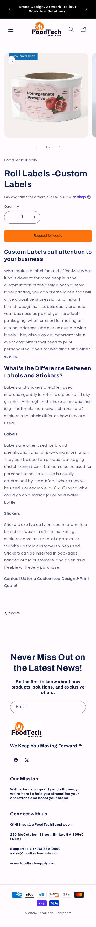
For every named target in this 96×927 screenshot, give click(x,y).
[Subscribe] (80, 707)
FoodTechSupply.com (54, 913)
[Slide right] (59, 147)
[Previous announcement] (9, 9)
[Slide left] (36, 147)
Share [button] (14, 613)
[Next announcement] (86, 9)
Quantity (11, 206)
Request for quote (48, 235)
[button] (11, 29)
